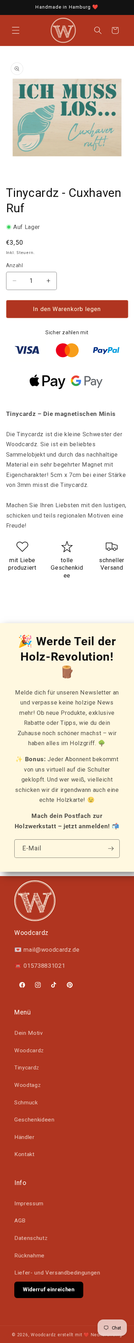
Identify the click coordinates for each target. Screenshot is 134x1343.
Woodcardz (29, 1050)
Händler (24, 1137)
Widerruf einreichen (49, 1289)
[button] (15, 30)
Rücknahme (29, 1255)
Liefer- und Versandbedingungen (57, 1273)
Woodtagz (27, 1085)
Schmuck (26, 1102)
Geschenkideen (34, 1119)
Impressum (29, 1203)
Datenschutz (31, 1238)
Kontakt (24, 1154)
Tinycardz (26, 1067)
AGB (20, 1220)
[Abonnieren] (110, 848)
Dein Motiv (28, 1033)
